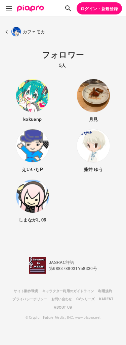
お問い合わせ (61, 299)
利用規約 (105, 290)
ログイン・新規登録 (99, 8)
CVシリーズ (85, 299)
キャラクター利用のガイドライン (68, 290)
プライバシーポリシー (29, 299)
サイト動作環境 (26, 290)
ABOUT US (63, 307)
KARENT (106, 299)
